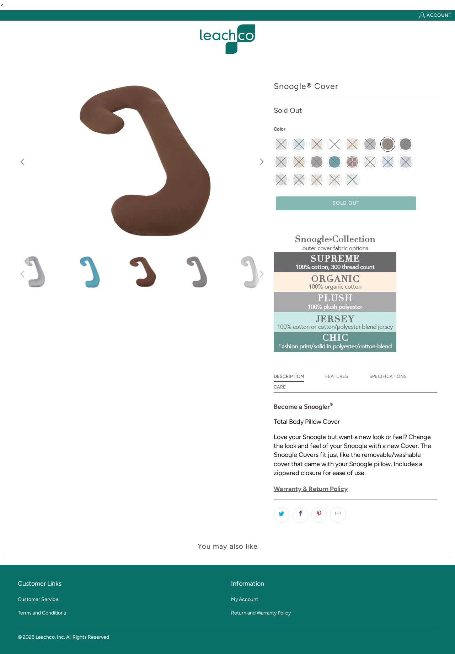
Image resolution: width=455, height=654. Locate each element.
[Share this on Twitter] (281, 515)
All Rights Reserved (87, 637)
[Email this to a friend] (338, 515)
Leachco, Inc (50, 637)
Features (336, 376)
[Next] (261, 162)
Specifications (388, 376)
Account (439, 15)
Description (289, 376)
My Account (244, 599)
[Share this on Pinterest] (319, 515)
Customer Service (38, 599)
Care (280, 387)
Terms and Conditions (42, 613)
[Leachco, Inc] (227, 39)
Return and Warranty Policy (261, 613)
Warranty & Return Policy (311, 489)
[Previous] (23, 162)
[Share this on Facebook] (300, 515)
